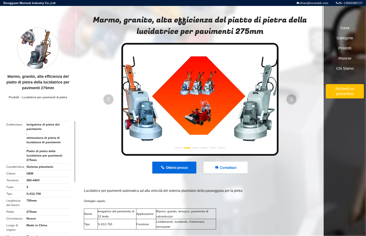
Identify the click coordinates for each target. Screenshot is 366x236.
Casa (344, 28)
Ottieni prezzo (177, 167)
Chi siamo (345, 68)
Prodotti (14, 97)
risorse (344, 58)
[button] (108, 99)
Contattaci (228, 167)
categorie (345, 38)
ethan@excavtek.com (313, 3)
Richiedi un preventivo (345, 91)
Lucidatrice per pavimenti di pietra (44, 97)
